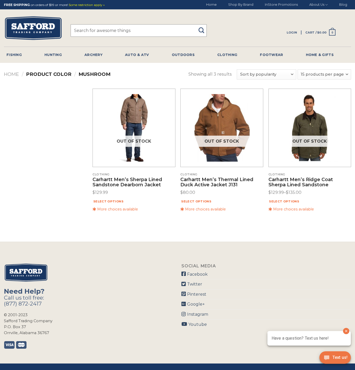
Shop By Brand (240, 4)
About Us (316, 4)
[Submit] (203, 28)
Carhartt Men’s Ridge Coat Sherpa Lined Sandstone (300, 182)
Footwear (271, 55)
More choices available (117, 209)
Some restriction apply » (87, 5)
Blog (343, 4)
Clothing (227, 55)
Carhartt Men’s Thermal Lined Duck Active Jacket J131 (216, 182)
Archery (93, 55)
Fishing (14, 55)
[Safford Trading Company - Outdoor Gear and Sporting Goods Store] (33, 28)
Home (211, 4)
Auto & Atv (137, 55)
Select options (108, 201)
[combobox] (138, 30)
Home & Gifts (320, 55)
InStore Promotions (281, 4)
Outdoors (183, 55)
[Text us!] (335, 359)
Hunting (53, 55)
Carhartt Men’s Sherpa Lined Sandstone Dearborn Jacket (127, 182)
